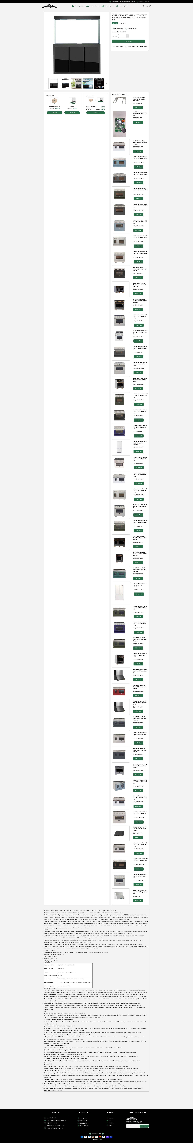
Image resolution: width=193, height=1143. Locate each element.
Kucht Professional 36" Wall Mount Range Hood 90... (140, 892)
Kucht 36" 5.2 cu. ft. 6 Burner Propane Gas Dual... (140, 766)
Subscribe (144, 1126)
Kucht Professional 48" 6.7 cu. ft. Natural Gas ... (141, 860)
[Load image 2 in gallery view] (65, 83)
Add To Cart (54, 112)
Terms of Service (84, 1125)
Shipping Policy (84, 1123)
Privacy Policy (83, 1118)
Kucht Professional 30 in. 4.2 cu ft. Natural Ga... (140, 316)
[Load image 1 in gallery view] (53, 83)
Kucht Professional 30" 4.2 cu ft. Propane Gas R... (140, 332)
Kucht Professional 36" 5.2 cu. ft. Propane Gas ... (140, 190)
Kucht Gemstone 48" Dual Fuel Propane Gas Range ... (140, 538)
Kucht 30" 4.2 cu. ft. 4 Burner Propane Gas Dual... (140, 379)
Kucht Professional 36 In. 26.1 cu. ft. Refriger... (140, 585)
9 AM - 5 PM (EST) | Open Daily (55, 1128)
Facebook (111, 1118)
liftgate (72, 106)
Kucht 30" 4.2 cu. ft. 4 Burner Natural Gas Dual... (140, 364)
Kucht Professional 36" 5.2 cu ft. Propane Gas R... (140, 221)
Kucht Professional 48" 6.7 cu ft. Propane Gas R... (140, 781)
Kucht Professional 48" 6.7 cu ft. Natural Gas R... (140, 607)
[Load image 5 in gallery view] (99, 83)
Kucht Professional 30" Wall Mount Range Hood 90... (140, 702)
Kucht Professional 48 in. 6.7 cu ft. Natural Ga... (140, 474)
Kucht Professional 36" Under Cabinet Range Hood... (140, 828)
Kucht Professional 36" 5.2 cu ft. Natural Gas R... (140, 348)
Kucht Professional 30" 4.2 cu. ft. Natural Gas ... (141, 395)
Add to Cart (138, 107)
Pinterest (111, 1123)
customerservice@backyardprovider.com (123, 1)
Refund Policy (83, 1120)
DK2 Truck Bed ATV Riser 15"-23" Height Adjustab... (139, 99)
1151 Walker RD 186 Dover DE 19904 (56, 1125)
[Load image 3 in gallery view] (76, 83)
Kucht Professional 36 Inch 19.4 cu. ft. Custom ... (140, 443)
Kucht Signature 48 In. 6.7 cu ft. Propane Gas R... (140, 797)
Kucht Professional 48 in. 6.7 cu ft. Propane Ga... (140, 734)
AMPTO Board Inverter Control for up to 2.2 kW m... (140, 113)
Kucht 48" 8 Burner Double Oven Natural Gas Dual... (139, 285)
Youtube (111, 1120)
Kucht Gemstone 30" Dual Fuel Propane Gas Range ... (140, 553)
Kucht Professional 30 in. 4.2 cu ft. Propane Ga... (140, 876)
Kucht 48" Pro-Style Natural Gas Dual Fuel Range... (139, 569)
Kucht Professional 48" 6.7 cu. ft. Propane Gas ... (140, 158)
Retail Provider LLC (52, 1118)
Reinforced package (54, 106)
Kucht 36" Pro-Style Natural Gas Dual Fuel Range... (139, 269)
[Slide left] (46, 83)
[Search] (143, 6)
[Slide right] (106, 83)
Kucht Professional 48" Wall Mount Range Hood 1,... (140, 671)
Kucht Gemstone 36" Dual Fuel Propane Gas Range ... (140, 300)
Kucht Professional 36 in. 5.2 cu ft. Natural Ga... (140, 411)
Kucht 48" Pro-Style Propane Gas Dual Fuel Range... (140, 142)
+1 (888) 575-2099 (144, 1)
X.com (110, 1125)
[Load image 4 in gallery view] (87, 83)
